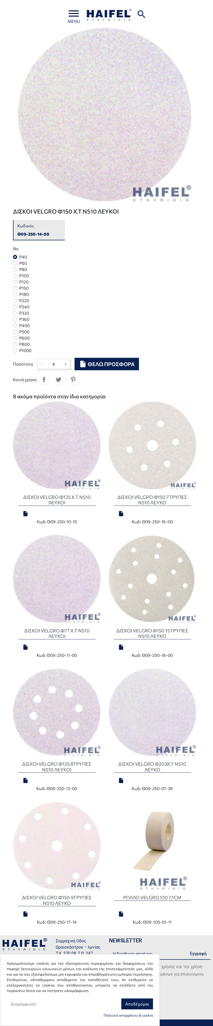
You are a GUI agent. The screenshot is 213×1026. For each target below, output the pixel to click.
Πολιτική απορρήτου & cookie (128, 1015)
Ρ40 (23, 256)
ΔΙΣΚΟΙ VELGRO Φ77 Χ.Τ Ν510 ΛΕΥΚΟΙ (57, 633)
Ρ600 (24, 337)
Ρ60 (23, 263)
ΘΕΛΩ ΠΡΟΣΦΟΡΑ (107, 364)
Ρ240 (24, 306)
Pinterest (73, 379)
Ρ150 (24, 288)
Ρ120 (24, 281)
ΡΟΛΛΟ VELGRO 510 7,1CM (152, 897)
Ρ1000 (25, 350)
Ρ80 (23, 269)
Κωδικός (25, 225)
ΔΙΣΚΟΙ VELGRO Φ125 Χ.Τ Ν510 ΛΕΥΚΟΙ (57, 500)
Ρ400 (24, 325)
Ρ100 (24, 275)
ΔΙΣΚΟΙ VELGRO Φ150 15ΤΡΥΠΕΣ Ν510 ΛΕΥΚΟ (152, 633)
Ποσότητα (23, 363)
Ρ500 (24, 331)
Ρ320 (24, 312)
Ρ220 (24, 300)
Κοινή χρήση (44, 379)
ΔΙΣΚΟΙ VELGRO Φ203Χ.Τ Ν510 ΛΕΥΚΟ (152, 766)
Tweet (58, 379)
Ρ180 (24, 294)
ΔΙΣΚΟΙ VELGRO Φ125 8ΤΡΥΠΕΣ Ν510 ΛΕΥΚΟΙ (56, 766)
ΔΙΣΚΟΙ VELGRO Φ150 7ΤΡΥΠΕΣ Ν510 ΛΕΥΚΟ (152, 500)
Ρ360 (24, 319)
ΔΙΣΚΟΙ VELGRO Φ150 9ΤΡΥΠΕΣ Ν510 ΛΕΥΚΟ (57, 900)
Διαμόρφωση (23, 1003)
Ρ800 (24, 344)
